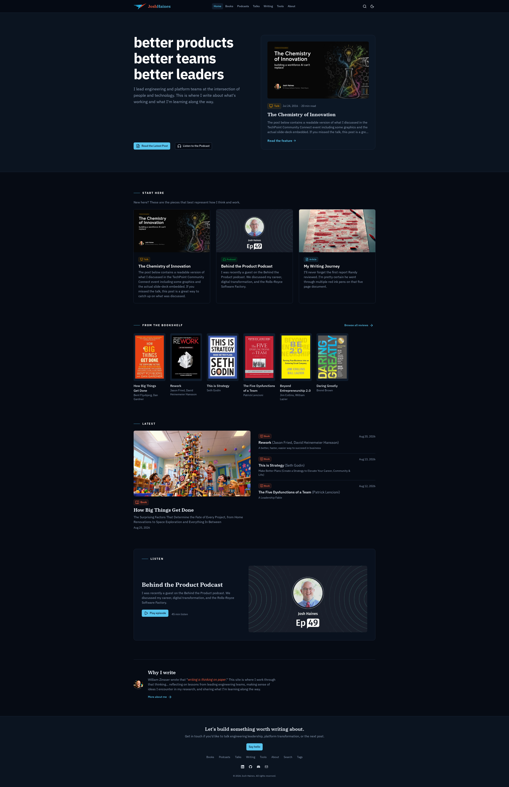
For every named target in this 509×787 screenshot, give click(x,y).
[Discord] (258, 767)
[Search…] (364, 6)
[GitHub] (250, 767)
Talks (238, 757)
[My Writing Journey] (337, 256)
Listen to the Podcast (196, 146)
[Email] (266, 767)
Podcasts (224, 757)
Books (210, 757)
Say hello (254, 746)
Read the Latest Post (155, 146)
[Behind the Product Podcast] (254, 256)
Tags (300, 757)
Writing (250, 757)
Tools (263, 757)
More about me (157, 697)
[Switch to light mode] (372, 6)
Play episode (158, 613)
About (275, 757)
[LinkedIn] (242, 767)
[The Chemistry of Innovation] (172, 256)
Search (288, 757)
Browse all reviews (356, 325)
